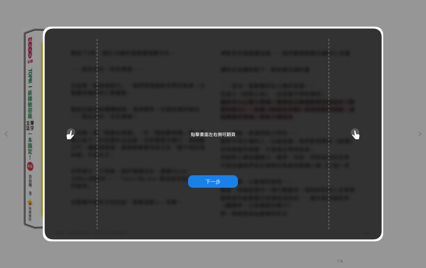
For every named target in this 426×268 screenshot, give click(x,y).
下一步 (213, 181)
